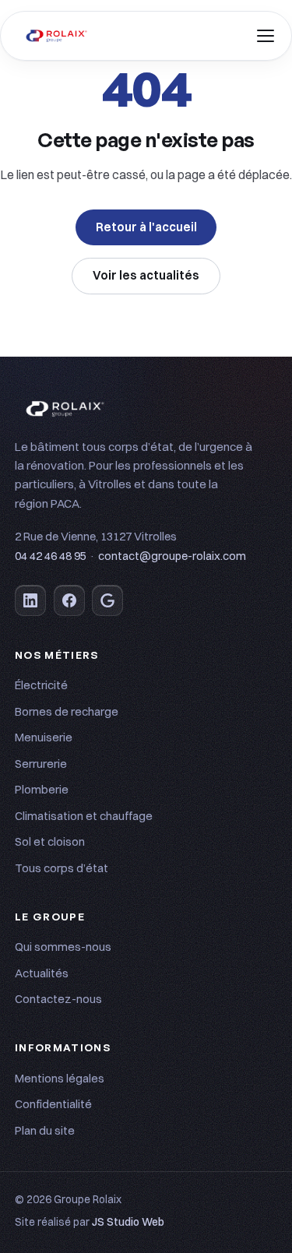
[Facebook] (69, 600)
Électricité (41, 685)
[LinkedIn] (30, 600)
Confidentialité (53, 1103)
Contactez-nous (58, 998)
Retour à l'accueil (146, 227)
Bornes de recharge (66, 711)
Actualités (42, 973)
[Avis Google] (107, 600)
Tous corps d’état (61, 868)
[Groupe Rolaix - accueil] (57, 36)
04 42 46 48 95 (50, 556)
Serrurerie (41, 763)
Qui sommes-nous (63, 946)
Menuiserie (43, 737)
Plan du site (45, 1130)
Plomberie (42, 789)
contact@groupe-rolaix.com (172, 556)
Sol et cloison (50, 841)
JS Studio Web (128, 1222)
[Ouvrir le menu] (265, 36)
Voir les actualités (146, 275)
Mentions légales (59, 1078)
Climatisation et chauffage (84, 815)
